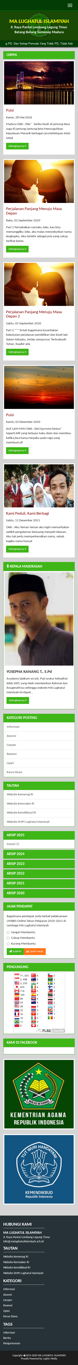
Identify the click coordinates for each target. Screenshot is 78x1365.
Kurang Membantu (23, 943)
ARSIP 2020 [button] (15, 893)
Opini (10, 763)
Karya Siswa (14, 772)
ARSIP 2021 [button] (15, 883)
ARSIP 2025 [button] (15, 835)
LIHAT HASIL (36, 951)
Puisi (10, 111)
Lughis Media (50, 1359)
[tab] (39, 835)
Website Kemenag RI (20, 794)
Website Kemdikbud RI (21, 812)
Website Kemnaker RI (20, 803)
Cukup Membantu (23, 938)
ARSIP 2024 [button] (15, 854)
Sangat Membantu (23, 932)
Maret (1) (13, 844)
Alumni (11, 736)
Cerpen (11, 745)
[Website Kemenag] (39, 1094)
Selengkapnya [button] (16, 146)
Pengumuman (11, 1343)
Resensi (11, 754)
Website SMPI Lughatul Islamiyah (28, 822)
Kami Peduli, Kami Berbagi (27, 514)
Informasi (13, 727)
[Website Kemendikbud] (39, 1169)
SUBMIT (16, 951)
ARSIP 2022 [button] (15, 873)
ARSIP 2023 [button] (15, 864)
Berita (7, 1338)
